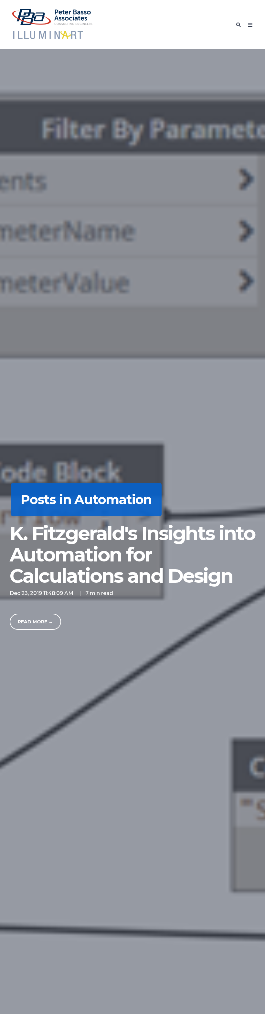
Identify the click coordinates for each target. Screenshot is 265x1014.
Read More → (35, 622)
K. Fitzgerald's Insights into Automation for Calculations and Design (132, 555)
